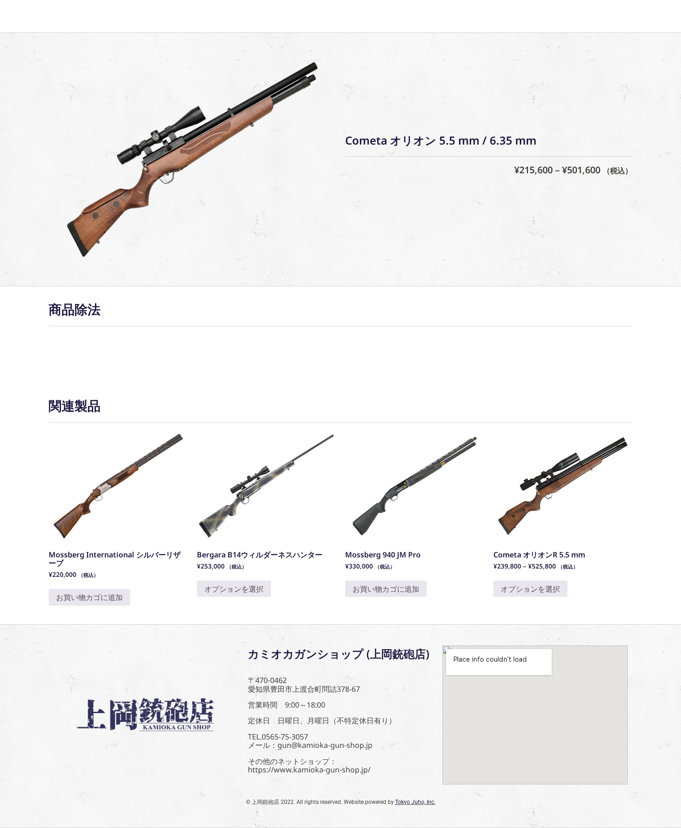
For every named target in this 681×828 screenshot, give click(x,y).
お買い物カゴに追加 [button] (89, 597)
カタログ (127, 16)
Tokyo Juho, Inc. (415, 802)
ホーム (74, 16)
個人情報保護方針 (257, 16)
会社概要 (185, 16)
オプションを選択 (234, 589)
